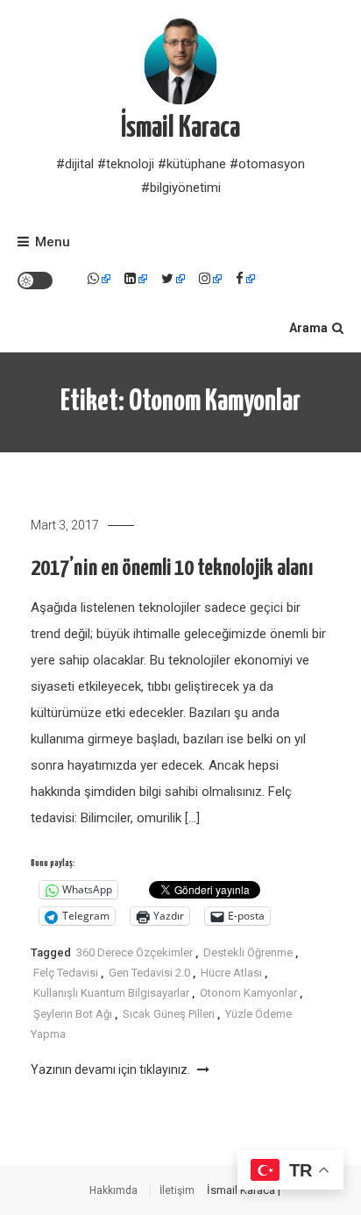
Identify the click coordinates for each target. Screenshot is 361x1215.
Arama (308, 328)
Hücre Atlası (231, 972)
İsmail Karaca (180, 128)
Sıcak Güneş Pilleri (169, 1013)
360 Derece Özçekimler (134, 952)
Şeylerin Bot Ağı (72, 1013)
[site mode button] (35, 280)
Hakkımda (113, 1190)
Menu (52, 242)
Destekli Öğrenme (248, 952)
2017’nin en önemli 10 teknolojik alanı (172, 568)
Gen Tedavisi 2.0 (149, 972)
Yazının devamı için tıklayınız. (112, 1069)
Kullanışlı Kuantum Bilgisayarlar (111, 992)
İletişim (177, 1190)
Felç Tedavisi (65, 972)
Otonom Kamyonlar (248, 992)
